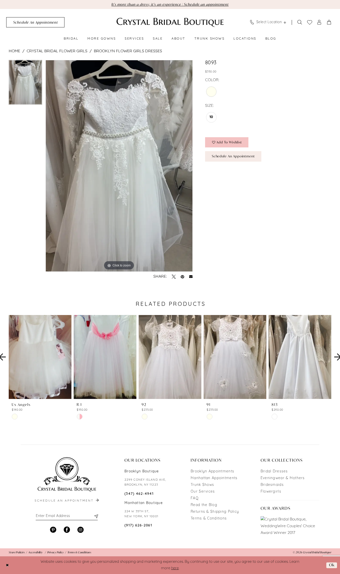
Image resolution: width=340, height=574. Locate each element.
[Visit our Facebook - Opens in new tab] (67, 530)
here (175, 568)
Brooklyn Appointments (212, 471)
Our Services (203, 492)
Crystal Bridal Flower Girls (57, 51)
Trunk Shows (202, 485)
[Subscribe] (96, 516)
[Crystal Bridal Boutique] (170, 22)
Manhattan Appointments (214, 478)
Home (14, 51)
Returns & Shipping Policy (215, 512)
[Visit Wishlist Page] (310, 22)
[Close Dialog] (7, 565)
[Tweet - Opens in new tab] (174, 277)
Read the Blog (204, 505)
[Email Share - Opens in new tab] (191, 276)
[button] (319, 22)
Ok (332, 565)
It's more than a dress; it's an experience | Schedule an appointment (170, 4)
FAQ (195, 498)
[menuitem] (35, 22)
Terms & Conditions (209, 518)
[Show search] (300, 22)
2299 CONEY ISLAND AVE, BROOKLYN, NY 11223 (145, 482)
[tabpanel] (25, 84)
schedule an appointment (65, 500)
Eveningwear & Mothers (283, 478)
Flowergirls (271, 492)
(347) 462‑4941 (139, 494)
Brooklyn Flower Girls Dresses (128, 51)
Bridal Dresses (274, 471)
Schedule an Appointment (233, 156)
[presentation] (40, 357)
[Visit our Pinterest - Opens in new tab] (53, 530)
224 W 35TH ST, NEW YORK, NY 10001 (141, 514)
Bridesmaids (272, 485)
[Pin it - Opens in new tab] (182, 277)
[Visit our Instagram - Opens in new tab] (80, 530)
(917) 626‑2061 (138, 525)
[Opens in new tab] (290, 526)
